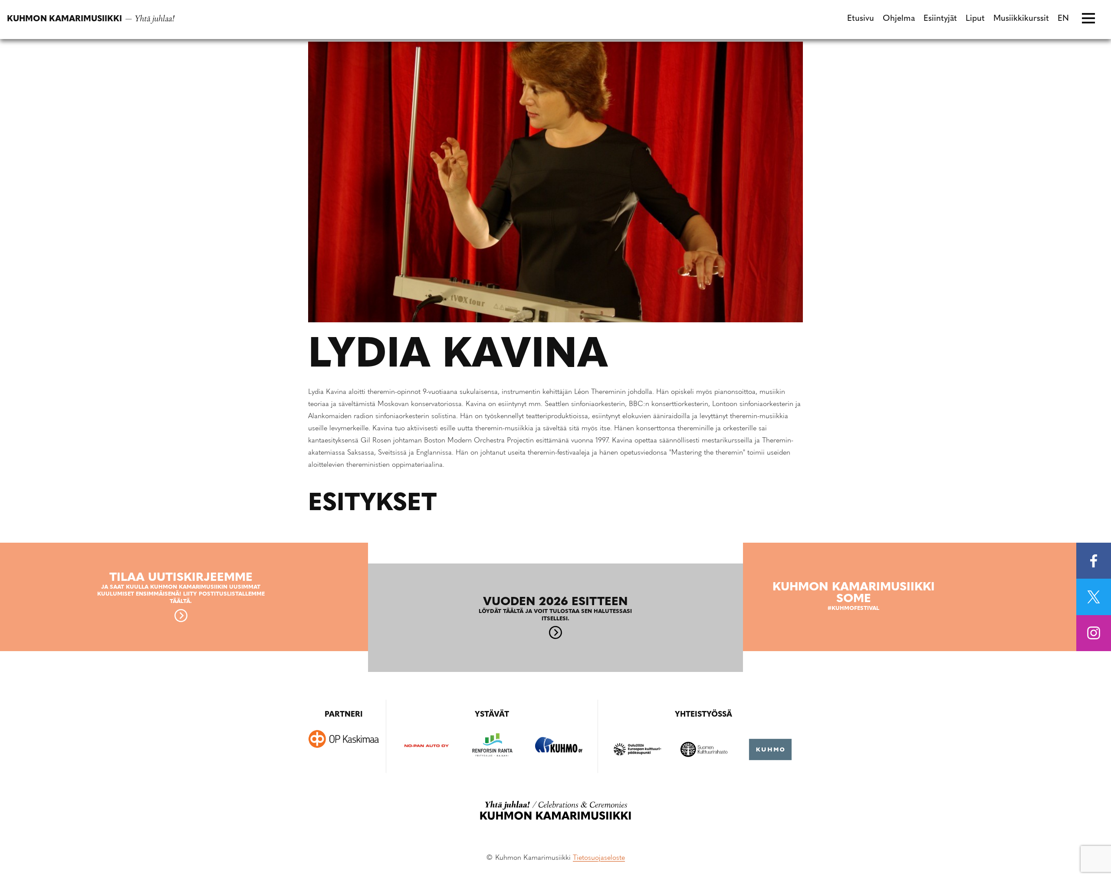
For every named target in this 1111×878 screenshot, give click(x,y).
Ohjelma (899, 19)
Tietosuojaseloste (599, 858)
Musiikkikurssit (1021, 19)
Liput (975, 19)
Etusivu (860, 19)
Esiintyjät (940, 19)
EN (1063, 19)
